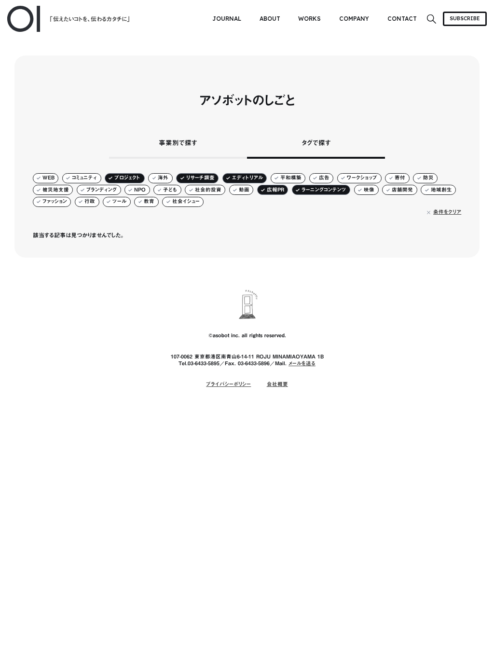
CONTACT (402, 18)
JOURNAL (226, 18)
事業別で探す (178, 142)
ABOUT (270, 18)
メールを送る (302, 363)
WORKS (309, 18)
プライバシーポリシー (228, 384)
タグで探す (316, 142)
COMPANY (354, 18)
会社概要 (277, 384)
